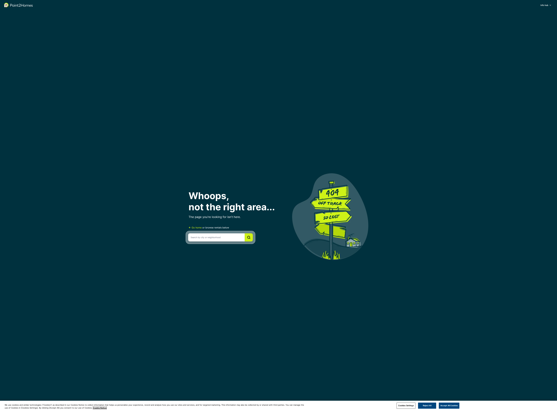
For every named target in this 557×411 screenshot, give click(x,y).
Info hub (544, 5)
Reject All (427, 405)
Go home (196, 227)
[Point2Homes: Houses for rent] (18, 5)
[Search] (249, 237)
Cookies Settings (406, 405)
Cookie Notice (99, 408)
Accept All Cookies (449, 405)
